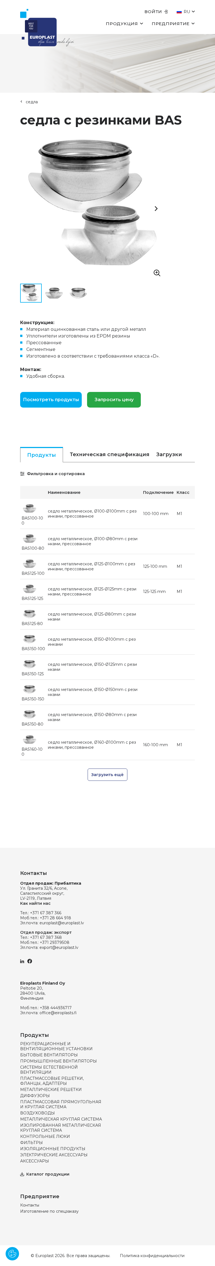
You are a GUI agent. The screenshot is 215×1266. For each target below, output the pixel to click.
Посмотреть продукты (51, 399)
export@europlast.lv (58, 947)
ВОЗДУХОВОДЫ (37, 1113)
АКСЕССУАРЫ (34, 1161)
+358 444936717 (56, 1007)
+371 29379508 (54, 942)
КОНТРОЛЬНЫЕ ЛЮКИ (45, 1136)
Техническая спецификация (109, 454)
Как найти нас (35, 903)
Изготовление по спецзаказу (49, 1211)
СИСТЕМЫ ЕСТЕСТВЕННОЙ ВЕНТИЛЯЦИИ (49, 1070)
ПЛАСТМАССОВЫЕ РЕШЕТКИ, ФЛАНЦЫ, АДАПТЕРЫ (52, 1081)
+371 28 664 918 (55, 917)
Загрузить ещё (107, 774)
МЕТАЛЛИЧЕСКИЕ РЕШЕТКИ (51, 1089)
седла (32, 101)
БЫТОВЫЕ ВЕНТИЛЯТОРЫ (49, 1054)
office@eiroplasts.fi (58, 1012)
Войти (153, 11)
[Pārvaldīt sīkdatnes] (12, 1253)
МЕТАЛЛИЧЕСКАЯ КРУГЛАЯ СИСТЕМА (61, 1119)
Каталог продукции (47, 1174)
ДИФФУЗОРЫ (35, 1095)
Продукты (41, 455)
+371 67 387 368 (46, 937)
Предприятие (171, 23)
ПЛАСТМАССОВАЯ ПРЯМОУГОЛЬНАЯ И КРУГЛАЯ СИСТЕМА (60, 1104)
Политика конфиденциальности (152, 1255)
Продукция (122, 23)
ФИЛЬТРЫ (31, 1142)
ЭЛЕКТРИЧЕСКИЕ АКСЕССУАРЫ (54, 1154)
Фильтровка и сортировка (55, 473)
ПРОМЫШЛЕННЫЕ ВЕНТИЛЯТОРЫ (58, 1061)
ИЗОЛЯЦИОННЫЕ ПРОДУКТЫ (52, 1148)
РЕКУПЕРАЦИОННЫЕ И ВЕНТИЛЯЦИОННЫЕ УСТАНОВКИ (56, 1046)
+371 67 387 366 (45, 912)
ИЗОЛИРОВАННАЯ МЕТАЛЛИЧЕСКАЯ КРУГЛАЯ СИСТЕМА (60, 1128)
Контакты (29, 1205)
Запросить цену (114, 399)
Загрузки (169, 454)
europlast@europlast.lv (61, 922)
